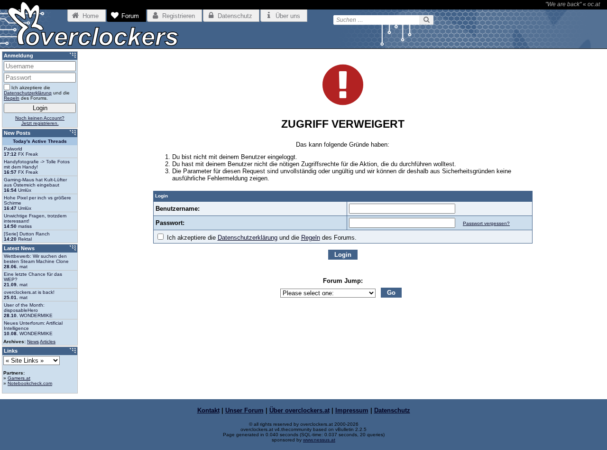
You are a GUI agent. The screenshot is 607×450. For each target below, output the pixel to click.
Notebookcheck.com (30, 383)
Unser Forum (244, 410)
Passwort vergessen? (486, 223)
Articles (47, 341)
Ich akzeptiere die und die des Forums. (261, 237)
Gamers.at (19, 378)
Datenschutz (392, 410)
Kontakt (208, 410)
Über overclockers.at (299, 410)
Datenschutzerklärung (247, 237)
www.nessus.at (319, 439)
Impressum (351, 410)
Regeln (310, 237)
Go (391, 292)
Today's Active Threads (40, 141)
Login (342, 254)
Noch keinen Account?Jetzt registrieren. (39, 120)
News (33, 341)
